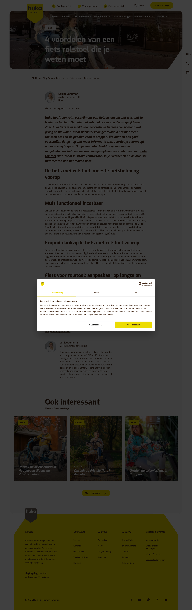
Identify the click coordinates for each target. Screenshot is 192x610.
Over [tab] (135, 292)
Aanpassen (94, 324)
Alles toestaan (133, 324)
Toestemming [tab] (57, 292)
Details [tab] (96, 292)
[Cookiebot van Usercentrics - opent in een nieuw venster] (140, 284)
